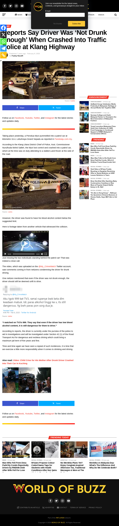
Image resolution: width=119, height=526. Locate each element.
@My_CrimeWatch (47, 266)
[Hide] (1, 61)
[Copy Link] (3, 55)
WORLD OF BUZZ (58, 522)
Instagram (49, 118)
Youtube (29, 118)
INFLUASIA (60, 518)
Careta (72, 101)
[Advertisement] (98, 77)
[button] (25, 243)
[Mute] (42, 254)
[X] (3, 34)
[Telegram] (3, 48)
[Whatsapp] (3, 41)
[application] (25, 243)
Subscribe (76, 24)
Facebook (19, 118)
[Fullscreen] (46, 254)
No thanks (57, 24)
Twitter (37, 118)
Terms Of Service (78, 507)
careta (10, 212)
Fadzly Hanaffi (17, 56)
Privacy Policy (95, 507)
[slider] (24, 254)
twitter (10, 316)
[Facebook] (3, 28)
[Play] (5, 254)
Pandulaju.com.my (63, 139)
